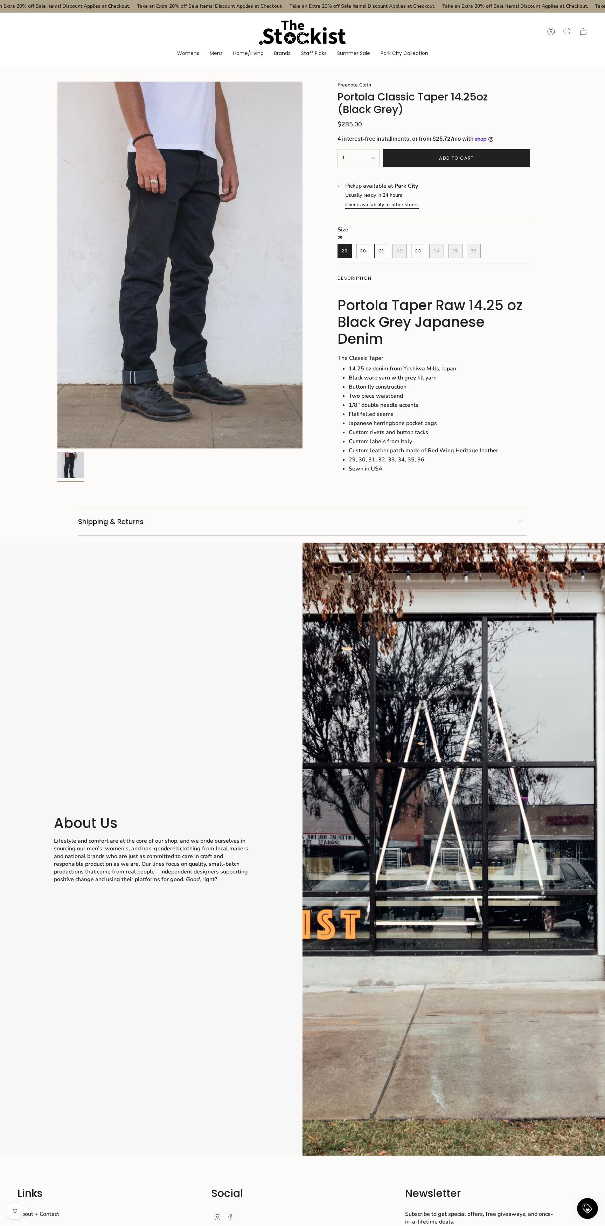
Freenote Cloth (354, 85)
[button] (188, 53)
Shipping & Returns (111, 522)
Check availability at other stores (382, 204)
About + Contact (38, 1214)
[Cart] (583, 31)
